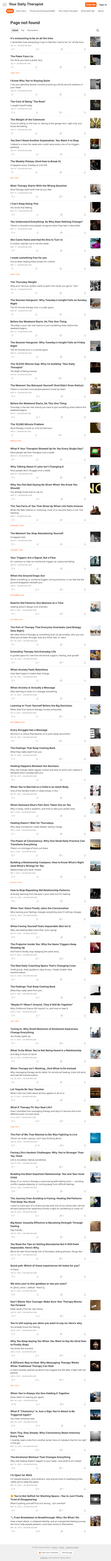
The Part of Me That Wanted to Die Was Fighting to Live (43, 1134)
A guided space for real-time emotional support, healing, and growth (44, 655)
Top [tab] (22, 30)
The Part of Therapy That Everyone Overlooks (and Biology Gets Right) (45, 629)
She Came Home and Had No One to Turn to (36, 239)
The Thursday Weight (23, 282)
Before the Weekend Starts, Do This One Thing (38, 321)
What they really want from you (26, 751)
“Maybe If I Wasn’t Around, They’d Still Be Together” (41, 1004)
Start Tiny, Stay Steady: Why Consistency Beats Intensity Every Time (45, 1434)
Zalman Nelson (24, 46)
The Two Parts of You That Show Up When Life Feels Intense (46, 506)
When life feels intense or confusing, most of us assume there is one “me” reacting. (46, 511)
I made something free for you (28, 257)
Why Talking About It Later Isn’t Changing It (37, 466)
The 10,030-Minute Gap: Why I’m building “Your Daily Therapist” (42, 365)
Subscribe (90, 4)
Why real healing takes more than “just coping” (33, 930)
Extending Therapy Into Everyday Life (33, 651)
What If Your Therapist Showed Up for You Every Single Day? (46, 448)
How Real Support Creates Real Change (29, 673)
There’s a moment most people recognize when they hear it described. (45, 225)
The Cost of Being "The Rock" (28, 101)
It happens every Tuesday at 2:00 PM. (29, 165)
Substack (43, 1558)
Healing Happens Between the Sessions (34, 766)
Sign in (103, 4)
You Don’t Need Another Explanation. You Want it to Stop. (44, 140)
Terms (61, 1547)
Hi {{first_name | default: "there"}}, (27, 1287)
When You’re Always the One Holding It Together (39, 1393)
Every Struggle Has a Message (28, 730)
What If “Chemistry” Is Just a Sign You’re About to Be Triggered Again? (42, 1413)
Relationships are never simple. (25, 869)
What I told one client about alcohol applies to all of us (37, 1093)
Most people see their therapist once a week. (32, 452)
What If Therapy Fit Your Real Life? (31, 1107)
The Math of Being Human (23, 371)
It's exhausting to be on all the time (31, 38)
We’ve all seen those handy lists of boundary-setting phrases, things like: (46, 1251)
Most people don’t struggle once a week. (30, 470)
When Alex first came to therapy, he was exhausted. (36, 709)
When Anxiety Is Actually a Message (32, 687)
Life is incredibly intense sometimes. (28, 1159)
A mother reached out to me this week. (29, 243)
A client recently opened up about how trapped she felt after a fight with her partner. (48, 1371)
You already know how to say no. (26, 491)
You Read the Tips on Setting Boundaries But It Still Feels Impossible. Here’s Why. (44, 1246)
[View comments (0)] (36, 67)
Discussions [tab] (32, 30)
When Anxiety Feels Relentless (29, 669)
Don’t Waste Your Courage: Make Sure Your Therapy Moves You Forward (46, 1303)
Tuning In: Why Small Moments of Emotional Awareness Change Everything (44, 1031)
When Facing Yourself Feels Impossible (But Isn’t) (40, 926)
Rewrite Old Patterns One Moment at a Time (36, 602)
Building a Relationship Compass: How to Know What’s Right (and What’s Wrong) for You (47, 864)
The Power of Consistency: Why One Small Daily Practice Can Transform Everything (47, 842)
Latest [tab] (15, 30)
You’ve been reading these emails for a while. (32, 261)
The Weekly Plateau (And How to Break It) (35, 161)
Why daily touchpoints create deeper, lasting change (36, 826)
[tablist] (25, 30)
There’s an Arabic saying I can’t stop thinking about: (36, 1138)
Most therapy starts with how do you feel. (31, 189)
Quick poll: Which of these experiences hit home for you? (45, 1265)
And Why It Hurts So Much (23, 1054)
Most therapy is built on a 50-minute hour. (31, 428)
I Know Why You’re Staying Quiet (30, 80)
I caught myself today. (21, 105)
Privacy (55, 1547)
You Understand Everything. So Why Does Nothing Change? (46, 221)
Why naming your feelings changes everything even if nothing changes (45, 912)
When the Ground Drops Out (27, 575)
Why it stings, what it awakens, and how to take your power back (42, 808)
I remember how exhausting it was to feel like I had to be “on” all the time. (47, 42)
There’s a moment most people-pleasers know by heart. (38, 389)
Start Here (21, 11)
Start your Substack (49, 1552)
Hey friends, (16, 1229)
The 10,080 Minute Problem (27, 424)
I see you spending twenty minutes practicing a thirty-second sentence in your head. (46, 86)
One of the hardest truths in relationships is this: (34, 790)
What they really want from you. (26, 990)
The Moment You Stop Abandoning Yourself (36, 533)
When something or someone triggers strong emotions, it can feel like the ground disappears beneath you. (47, 581)
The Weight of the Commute (27, 119)
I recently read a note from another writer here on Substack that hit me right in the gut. (48, 1441)
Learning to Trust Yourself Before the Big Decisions (41, 705)
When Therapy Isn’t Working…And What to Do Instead (43, 1068)
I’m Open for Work (21, 1475)
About (101, 11)
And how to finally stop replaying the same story (34, 951)
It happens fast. (18, 537)
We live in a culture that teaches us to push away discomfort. (40, 733)
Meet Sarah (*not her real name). (26, 1308)
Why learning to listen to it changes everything (33, 691)
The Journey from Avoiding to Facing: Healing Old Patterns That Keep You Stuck (46, 1200)
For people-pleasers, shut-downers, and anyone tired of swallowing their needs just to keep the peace (46, 1480)
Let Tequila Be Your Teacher (27, 1089)
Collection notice (72, 1547)
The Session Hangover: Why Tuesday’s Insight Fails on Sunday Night (48, 302)
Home (10, 11)
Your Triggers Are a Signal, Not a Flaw (33, 557)
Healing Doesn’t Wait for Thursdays (32, 822)
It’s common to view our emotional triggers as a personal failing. (42, 561)
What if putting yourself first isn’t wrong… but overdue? (38, 1503)
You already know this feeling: (25, 1326)
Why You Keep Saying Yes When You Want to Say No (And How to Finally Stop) (48, 1343)
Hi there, (14, 1269)
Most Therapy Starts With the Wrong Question (38, 185)
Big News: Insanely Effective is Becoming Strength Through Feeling (46, 1224)
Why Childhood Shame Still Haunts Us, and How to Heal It (39, 1008)
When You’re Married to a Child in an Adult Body (39, 786)
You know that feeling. (21, 207)
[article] (55, 44)
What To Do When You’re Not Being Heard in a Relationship (45, 1050)
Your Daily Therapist (68, 11)
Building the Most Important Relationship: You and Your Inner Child (47, 1176)
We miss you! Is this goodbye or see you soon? (38, 1283)
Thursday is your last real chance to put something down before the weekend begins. (44, 327)
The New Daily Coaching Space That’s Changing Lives (43, 965)
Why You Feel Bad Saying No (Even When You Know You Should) (43, 486)
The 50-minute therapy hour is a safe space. (32, 307)
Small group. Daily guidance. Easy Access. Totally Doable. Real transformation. (41, 971)
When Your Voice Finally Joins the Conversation (39, 908)
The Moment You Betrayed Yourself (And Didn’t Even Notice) (47, 385)
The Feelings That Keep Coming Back (32, 748)
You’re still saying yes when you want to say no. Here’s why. (46, 1323)
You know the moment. (22, 1348)
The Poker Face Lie (21, 56)
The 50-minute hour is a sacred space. (29, 349)
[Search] (98, 30)
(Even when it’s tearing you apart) (27, 1397)
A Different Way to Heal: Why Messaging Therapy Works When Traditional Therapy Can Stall (44, 1364)
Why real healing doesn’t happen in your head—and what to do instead (45, 1460)
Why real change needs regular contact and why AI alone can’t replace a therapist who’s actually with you (46, 771)
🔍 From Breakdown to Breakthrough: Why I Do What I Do (44, 1517)
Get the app (67, 1552)
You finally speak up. (20, 1036)
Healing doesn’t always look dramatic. (29, 606)
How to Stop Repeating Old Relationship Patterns (40, 890)
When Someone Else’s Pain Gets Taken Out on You (40, 804)
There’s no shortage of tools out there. (29, 848)
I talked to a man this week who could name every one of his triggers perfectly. (44, 146)
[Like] (12, 67)
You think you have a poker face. (26, 60)
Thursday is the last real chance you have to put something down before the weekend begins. (48, 408)
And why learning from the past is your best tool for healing (40, 894)
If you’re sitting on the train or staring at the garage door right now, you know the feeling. (46, 125)
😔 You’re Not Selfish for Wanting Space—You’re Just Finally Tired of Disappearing (46, 1498)
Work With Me (88, 11)
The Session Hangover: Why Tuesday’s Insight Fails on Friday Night (47, 344)
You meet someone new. (22, 1418)
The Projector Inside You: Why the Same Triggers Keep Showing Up (43, 946)
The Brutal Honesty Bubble (42, 11)
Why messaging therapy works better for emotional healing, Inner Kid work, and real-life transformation (48, 1073)
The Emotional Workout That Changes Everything (40, 1457)
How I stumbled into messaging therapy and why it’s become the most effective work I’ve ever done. (45, 1112)
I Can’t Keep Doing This (24, 203)
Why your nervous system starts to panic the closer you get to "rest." (44, 285)
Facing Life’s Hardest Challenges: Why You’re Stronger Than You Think (47, 1154)
